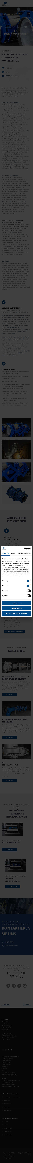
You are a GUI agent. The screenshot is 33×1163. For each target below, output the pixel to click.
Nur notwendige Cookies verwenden (16, 613)
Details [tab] (13, 553)
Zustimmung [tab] (5, 553)
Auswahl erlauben (16, 608)
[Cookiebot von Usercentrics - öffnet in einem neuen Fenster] (24, 548)
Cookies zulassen (16, 603)
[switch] (29, 586)
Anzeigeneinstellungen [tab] (24, 553)
